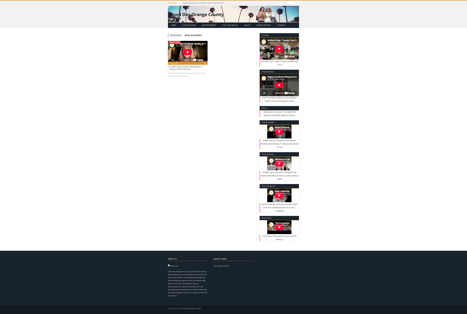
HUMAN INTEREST (263, 25)
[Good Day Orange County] (196, 14)
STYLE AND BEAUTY (230, 25)
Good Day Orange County (190, 308)
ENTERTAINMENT (209, 25)
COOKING (281, 25)
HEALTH (247, 25)
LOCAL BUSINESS (189, 25)
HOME (173, 25)
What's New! (175, 42)
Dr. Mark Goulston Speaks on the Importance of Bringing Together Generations (186, 67)
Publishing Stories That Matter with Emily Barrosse (203, 3)
